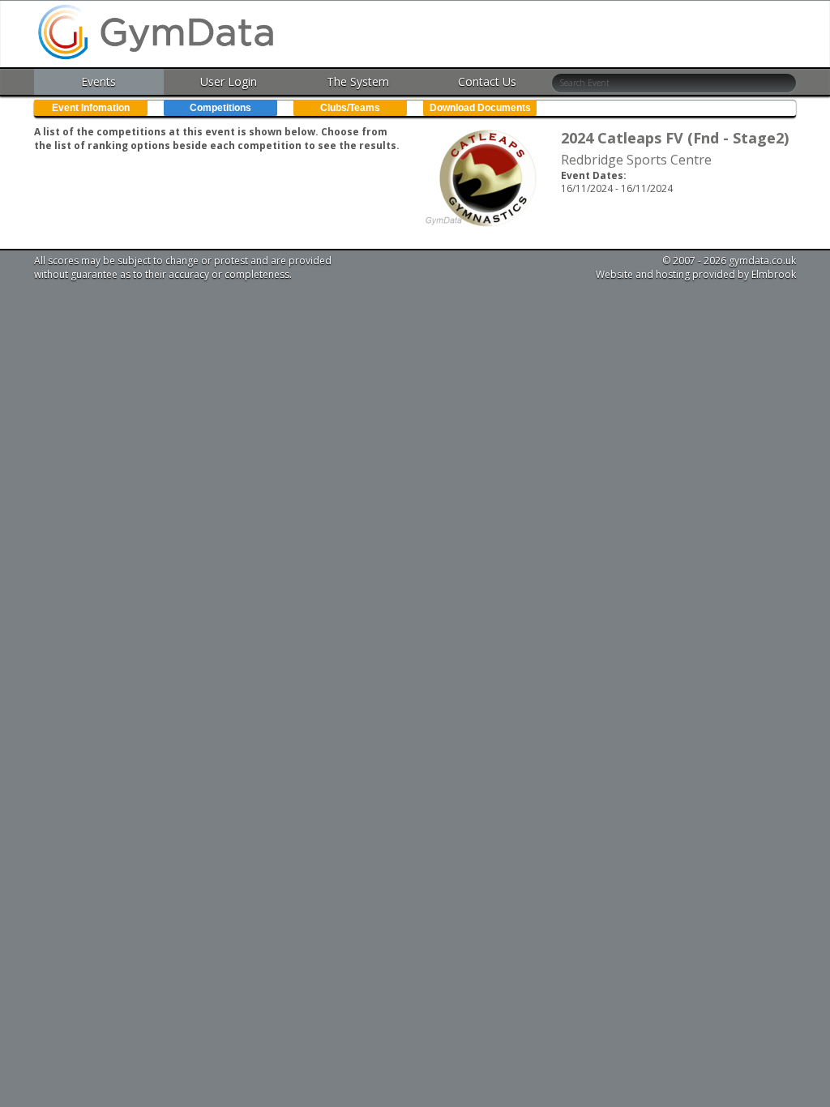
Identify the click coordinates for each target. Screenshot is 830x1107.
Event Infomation (91, 107)
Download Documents (480, 107)
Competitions (220, 107)
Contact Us (487, 81)
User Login (228, 81)
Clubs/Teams (350, 107)
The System (358, 81)
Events (98, 81)
